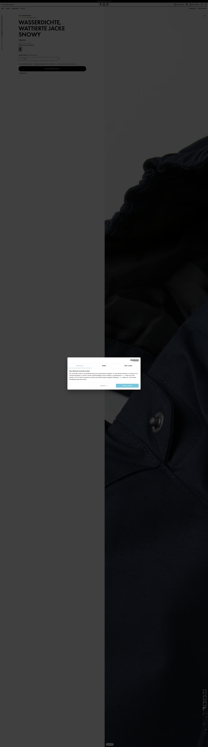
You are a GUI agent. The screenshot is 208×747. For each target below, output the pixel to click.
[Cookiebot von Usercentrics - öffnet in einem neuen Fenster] (132, 360)
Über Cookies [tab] (128, 365)
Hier (123, 375)
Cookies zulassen (127, 385)
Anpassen (103, 385)
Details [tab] (104, 365)
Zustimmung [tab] (79, 365)
